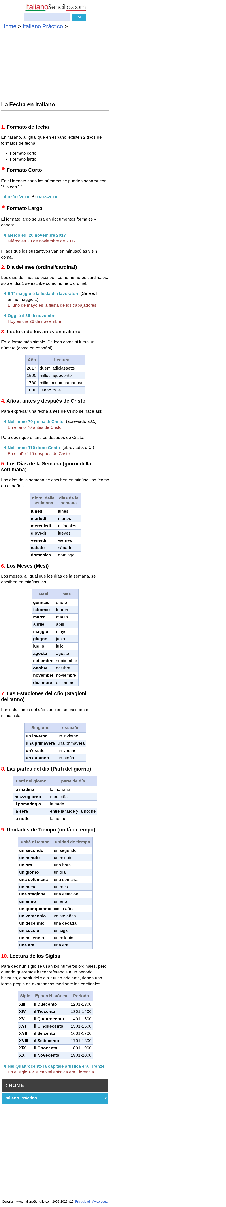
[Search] (79, 17)
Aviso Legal (100, 1201)
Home (8, 26)
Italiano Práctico (43, 26)
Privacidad (82, 1201)
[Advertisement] (55, 66)
